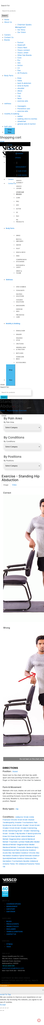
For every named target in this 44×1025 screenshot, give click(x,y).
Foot (19, 93)
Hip (17, 809)
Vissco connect (23, 50)
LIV (17, 212)
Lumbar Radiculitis (25, 842)
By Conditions (9, 441)
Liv (18, 68)
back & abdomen (24, 83)
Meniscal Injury (32, 847)
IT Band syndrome (33, 833)
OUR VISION (22, 175)
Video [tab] (14, 485)
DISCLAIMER (11, 929)
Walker (19, 334)
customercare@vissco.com (13, 968)
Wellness (9, 280)
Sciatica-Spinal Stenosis (22, 855)
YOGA (8, 946)
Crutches (20, 344)
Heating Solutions (20, 295)
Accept (3, 1005)
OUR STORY (22, 171)
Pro (18, 60)
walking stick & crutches (27, 119)
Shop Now (10, 131)
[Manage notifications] (39, 1020)
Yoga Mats (20, 290)
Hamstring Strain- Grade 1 (19, 831)
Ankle (19, 81)
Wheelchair (20, 331)
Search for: (5, 5)
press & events (12, 924)
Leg (18, 96)
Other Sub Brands (24, 55)
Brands (7, 40)
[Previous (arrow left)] (1, 1010)
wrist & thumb (23, 86)
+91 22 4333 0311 (8, 966)
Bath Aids (19, 353)
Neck (19, 98)
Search (4, 15)
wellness (7, 103)
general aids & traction (26, 124)
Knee (19, 78)
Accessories (21, 362)
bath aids (8, 126)
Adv (19, 63)
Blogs (9, 921)
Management (21, 27)
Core (19, 58)
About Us (8, 22)
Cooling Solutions (20, 301)
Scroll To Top (5, 994)
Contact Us (8, 37)
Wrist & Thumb (19, 272)
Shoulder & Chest (20, 266)
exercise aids (22, 101)
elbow (19, 91)
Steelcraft (21, 45)
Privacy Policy (12, 926)
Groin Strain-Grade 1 (20, 825)
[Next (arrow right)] (3, 1010)
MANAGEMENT (21, 167)
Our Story (21, 30)
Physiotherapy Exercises (17, 410)
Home (6, 19)
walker (20, 116)
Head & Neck (20, 252)
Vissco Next (22, 47)
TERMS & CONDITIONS (14, 931)
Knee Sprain (15, 836)
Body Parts (8, 75)
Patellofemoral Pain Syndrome (15, 850)
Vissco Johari (22, 53)
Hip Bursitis (20, 833)
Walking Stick (19, 339)
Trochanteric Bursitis (20, 861)
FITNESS (9, 944)
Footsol (20, 42)
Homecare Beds (20, 358)
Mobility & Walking (13, 323)
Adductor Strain (22, 817)
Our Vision (21, 32)
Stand (15, 771)
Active (20, 65)
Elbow (18, 245)
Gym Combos (21, 287)
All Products (22, 73)
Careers (7, 35)
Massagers (20, 306)
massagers (21, 106)
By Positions (9, 460)
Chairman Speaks (24, 25)
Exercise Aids (19, 310)
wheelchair (21, 121)
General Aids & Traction (21, 348)
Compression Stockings (21, 261)
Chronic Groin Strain (19, 820)
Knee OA (6, 836)
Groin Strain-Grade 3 (19, 828)
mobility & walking (11, 114)
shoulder (20, 88)
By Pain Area (9, 422)
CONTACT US (11, 934)
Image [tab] (5, 485)
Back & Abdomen (19, 240)
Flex (19, 70)
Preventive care (23, 109)
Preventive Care (20, 316)
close (2, 141)
